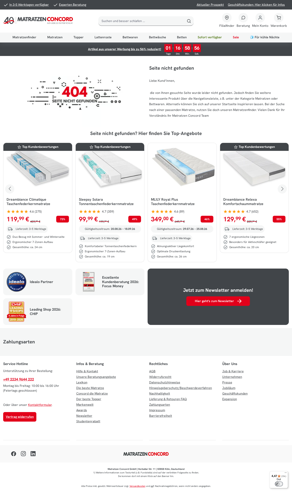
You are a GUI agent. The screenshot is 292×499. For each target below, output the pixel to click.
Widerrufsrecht (160, 377)
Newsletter (84, 416)
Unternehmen (232, 377)
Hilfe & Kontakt (87, 371)
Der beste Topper (88, 399)
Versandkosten (137, 486)
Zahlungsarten (159, 405)
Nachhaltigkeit (159, 393)
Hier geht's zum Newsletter (214, 301)
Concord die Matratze (92, 393)
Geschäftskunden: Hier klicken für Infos (256, 5)
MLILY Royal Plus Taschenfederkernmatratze (173, 201)
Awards (81, 410)
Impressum (157, 410)
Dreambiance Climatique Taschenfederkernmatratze (28, 201)
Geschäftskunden (235, 393)
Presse (227, 382)
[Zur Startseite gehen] (39, 21)
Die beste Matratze (90, 388)
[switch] (279, 484)
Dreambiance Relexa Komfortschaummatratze (243, 201)
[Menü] (285, 473)
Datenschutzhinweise (164, 382)
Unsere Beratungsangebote (96, 377)
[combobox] (141, 21)
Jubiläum (228, 388)
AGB (152, 371)
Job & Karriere (233, 371)
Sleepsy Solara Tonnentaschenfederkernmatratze (106, 201)
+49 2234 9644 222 (18, 379)
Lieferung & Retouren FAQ (168, 399)
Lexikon (81, 382)
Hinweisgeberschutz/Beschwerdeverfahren (180, 388)
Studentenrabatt (88, 421)
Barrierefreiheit (160, 416)
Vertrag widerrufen (20, 417)
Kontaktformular (40, 405)
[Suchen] (189, 21)
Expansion (229, 399)
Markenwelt (85, 405)
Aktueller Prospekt (210, 5)
